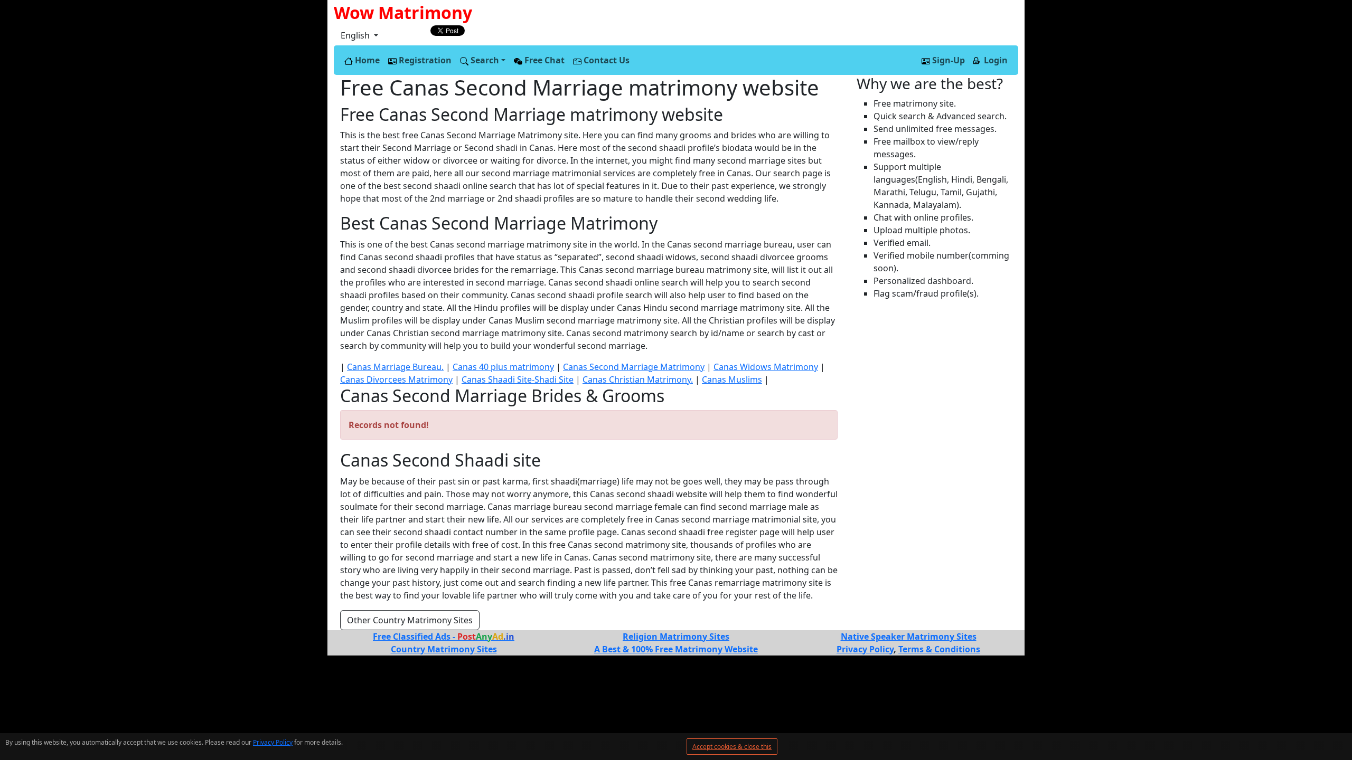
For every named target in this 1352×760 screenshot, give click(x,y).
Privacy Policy (273, 742)
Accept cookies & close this (732, 746)
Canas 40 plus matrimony (503, 367)
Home (366, 60)
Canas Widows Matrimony (765, 367)
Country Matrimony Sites (444, 649)
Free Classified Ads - (443, 636)
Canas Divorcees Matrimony (396, 379)
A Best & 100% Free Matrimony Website (676, 649)
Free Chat (543, 60)
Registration (424, 60)
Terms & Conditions (939, 649)
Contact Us (605, 60)
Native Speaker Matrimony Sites (909, 636)
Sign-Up (947, 60)
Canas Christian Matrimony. (638, 379)
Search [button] (483, 60)
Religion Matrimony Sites (676, 636)
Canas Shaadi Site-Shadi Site (518, 379)
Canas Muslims (732, 379)
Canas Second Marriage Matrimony (634, 367)
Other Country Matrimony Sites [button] (410, 620)
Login (995, 60)
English (356, 35)
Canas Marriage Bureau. (395, 367)
